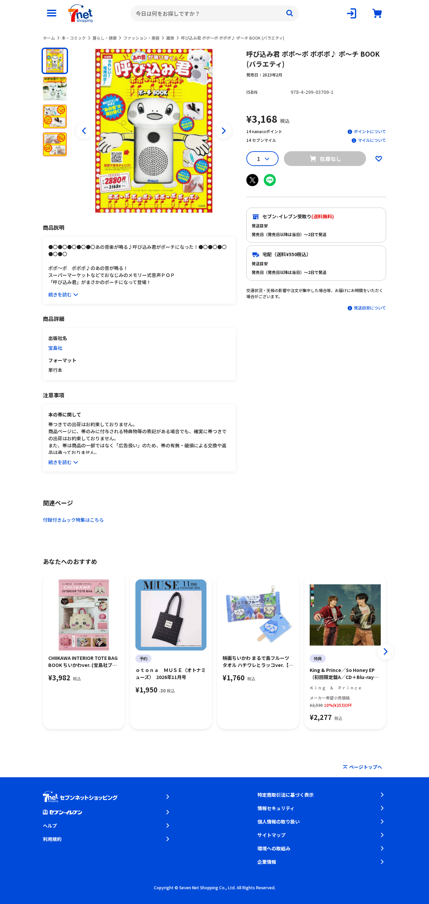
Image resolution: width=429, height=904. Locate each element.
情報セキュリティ (276, 808)
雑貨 (170, 38)
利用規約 (52, 839)
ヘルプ (50, 825)
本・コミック (74, 38)
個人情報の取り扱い (278, 821)
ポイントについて (370, 131)
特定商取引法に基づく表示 (285, 794)
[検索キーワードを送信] (290, 13)
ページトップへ (365, 767)
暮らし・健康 (105, 38)
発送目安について (370, 307)
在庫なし (330, 159)
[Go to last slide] (84, 131)
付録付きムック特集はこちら (73, 519)
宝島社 (55, 347)
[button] (55, 61)
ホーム (49, 38)
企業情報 (266, 861)
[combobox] (214, 13)
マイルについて (372, 140)
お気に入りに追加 (378, 158)
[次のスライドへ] (224, 131)
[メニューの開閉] (51, 13)
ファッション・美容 (141, 38)
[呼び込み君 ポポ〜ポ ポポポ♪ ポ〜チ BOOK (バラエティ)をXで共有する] (252, 180)
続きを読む (60, 294)
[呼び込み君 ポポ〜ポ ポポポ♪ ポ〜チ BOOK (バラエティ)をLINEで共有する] (270, 180)
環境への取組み (273, 848)
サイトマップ (271, 835)
